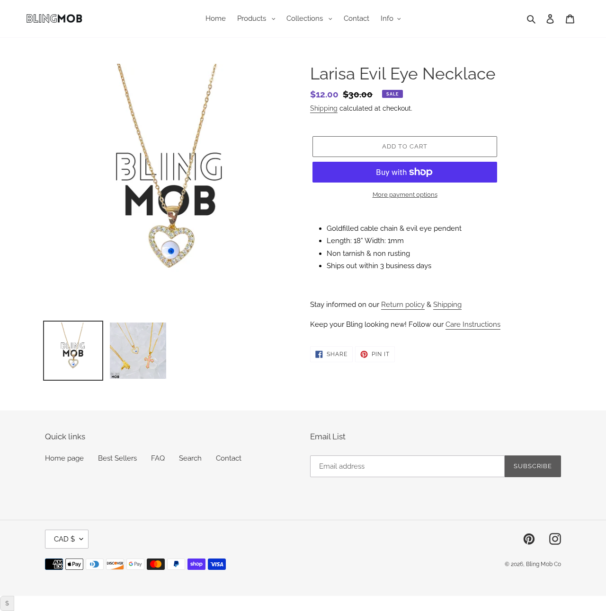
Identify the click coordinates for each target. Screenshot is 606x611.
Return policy (403, 304)
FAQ (158, 458)
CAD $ (64, 539)
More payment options (405, 194)
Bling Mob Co (543, 564)
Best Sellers (117, 458)
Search (190, 458)
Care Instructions (473, 324)
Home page (64, 458)
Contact (228, 458)
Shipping (324, 108)
